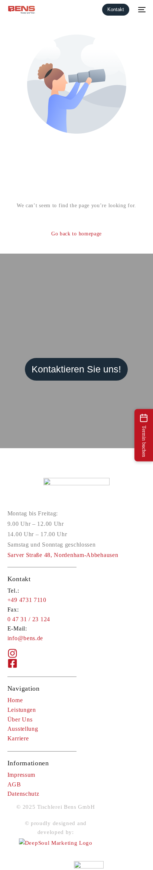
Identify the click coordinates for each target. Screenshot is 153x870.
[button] (143, 435)
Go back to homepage (76, 234)
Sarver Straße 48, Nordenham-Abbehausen (62, 555)
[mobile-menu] (141, 9)
